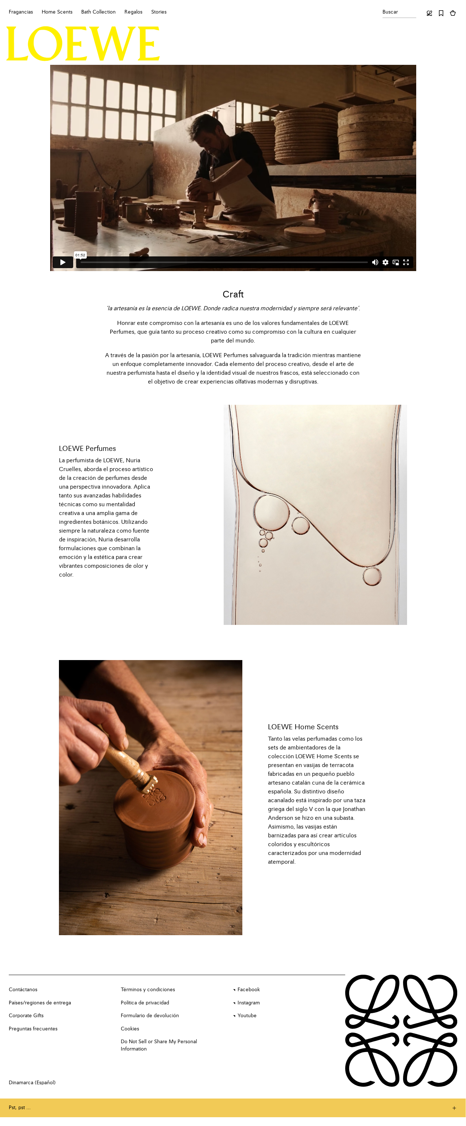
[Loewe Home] (83, 44)
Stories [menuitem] (159, 12)
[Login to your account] (429, 13)
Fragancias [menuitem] (21, 12)
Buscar (390, 12)
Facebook (249, 989)
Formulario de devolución (150, 1015)
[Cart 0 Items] (452, 13)
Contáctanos (23, 989)
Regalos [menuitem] (133, 12)
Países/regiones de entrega (40, 1002)
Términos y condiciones (148, 989)
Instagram (249, 1002)
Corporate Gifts (26, 1015)
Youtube (247, 1015)
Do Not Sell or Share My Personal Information (159, 1045)
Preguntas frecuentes (33, 1028)
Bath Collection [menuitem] (98, 12)
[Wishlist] (441, 13)
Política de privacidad (145, 1002)
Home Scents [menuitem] (57, 12)
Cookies (130, 1028)
